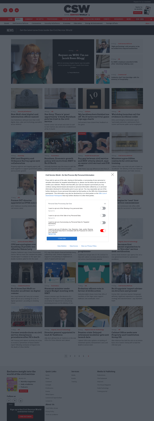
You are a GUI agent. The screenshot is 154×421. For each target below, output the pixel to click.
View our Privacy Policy (88, 246)
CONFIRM (62, 238)
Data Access (74, 246)
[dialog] (77, 210)
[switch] (103, 208)
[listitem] (77, 204)
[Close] (113, 175)
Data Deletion (62, 246)
